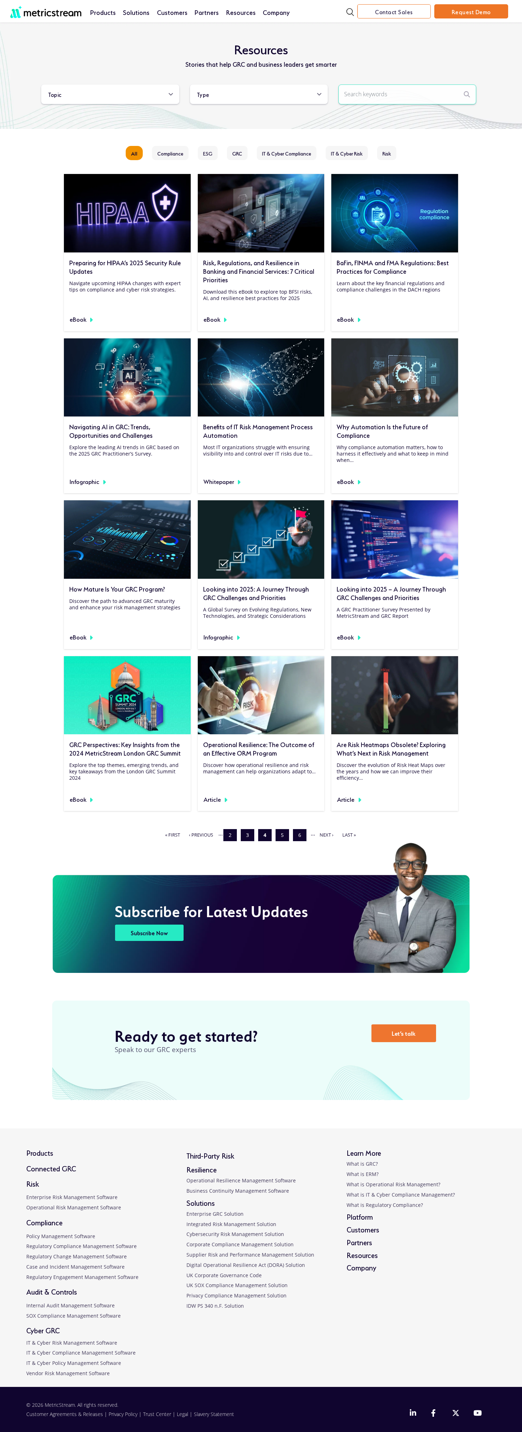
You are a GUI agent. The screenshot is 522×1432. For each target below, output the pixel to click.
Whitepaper (218, 481)
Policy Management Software (60, 1236)
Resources (241, 11)
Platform (360, 1216)
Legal (182, 1414)
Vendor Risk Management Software (68, 1373)
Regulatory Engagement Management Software (82, 1277)
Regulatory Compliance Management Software (81, 1246)
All (134, 153)
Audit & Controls (51, 1291)
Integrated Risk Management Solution (231, 1224)
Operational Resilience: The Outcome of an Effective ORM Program (258, 748)
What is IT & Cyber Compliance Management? (401, 1194)
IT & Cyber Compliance (286, 153)
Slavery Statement (214, 1414)
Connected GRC (51, 1168)
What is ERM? (363, 1174)
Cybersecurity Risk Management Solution (235, 1234)
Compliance (170, 153)
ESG (207, 153)
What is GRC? (362, 1163)
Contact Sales (394, 11)
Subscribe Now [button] (149, 932)
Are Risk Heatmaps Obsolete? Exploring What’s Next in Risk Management (391, 748)
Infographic (84, 481)
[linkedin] (413, 1413)
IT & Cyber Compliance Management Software (81, 1352)
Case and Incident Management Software (75, 1266)
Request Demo (471, 11)
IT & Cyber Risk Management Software (71, 1342)
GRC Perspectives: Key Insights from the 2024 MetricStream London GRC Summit (125, 748)
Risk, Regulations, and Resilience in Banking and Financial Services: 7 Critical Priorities (258, 270)
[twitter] (455, 1413)
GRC (237, 153)
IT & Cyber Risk (347, 153)
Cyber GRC (43, 1330)
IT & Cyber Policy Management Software (73, 1363)
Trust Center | (160, 1414)
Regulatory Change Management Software (76, 1256)
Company (276, 11)
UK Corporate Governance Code (224, 1275)
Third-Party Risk (210, 1155)
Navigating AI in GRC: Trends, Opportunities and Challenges (111, 430)
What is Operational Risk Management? (393, 1184)
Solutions (136, 11)
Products (103, 11)
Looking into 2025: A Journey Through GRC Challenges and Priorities (256, 592)
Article (212, 799)
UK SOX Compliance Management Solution (237, 1285)
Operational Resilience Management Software (241, 1180)
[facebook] (434, 1413)
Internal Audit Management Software (70, 1305)
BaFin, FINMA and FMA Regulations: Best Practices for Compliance (393, 266)
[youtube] (477, 1413)
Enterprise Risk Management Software (72, 1197)
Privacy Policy (123, 1414)
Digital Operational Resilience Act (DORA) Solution (245, 1265)
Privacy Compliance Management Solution (236, 1295)
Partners (207, 11)
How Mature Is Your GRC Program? (117, 588)
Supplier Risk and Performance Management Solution (250, 1254)
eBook (78, 319)
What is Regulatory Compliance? (385, 1205)
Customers (172, 11)
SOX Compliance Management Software (73, 1315)
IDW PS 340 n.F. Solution (215, 1305)
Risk (386, 153)
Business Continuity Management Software (237, 1190)
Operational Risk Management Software (73, 1207)
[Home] (45, 8)
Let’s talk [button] (403, 1033)
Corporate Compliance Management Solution (240, 1244)
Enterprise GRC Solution (215, 1213)
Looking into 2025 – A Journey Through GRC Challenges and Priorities (391, 592)
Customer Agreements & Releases (65, 1414)
